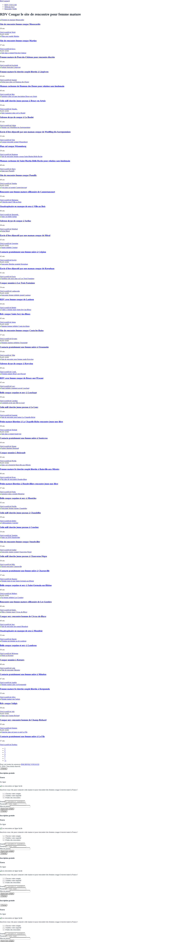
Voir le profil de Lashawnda (10, 291)
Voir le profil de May (7, 94)
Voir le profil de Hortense (9, 154)
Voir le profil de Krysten (8, 339)
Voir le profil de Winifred (9, 229)
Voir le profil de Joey (7, 624)
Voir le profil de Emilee (8, 550)
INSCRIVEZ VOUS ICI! (30, 764)
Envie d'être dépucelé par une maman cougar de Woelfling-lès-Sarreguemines (35, 132)
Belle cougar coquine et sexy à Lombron (18, 645)
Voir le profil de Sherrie (8, 639)
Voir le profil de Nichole (8, 430)
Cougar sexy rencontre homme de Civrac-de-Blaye (23, 616)
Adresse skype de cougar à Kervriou (16, 363)
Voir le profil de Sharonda (9, 214)
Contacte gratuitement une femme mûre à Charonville (24, 571)
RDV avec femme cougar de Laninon (17, 299)
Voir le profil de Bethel (8, 308)
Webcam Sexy (9, 7)
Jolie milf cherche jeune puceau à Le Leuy (19, 407)
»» (5, 760)
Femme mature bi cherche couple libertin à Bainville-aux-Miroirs (29, 469)
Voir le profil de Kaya (7, 49)
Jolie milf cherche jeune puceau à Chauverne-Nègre (23, 556)
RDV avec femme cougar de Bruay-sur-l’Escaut (21, 378)
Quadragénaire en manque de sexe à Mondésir (21, 631)
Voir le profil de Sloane (8, 446)
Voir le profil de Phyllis (8, 461)
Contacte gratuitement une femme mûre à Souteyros (24, 438)
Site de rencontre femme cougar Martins (18, 40)
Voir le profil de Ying (7, 140)
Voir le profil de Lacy (7, 386)
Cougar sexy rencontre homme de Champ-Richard (23, 720)
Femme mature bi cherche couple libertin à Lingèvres (24, 72)
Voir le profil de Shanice (8, 579)
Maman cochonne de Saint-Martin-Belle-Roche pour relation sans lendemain (35, 161)
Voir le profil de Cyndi (8, 372)
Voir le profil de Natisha (8, 183)
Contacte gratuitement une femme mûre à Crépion (23, 252)
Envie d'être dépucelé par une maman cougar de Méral (25, 235)
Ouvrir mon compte (7, 809)
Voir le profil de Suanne (8, 80)
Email (2, 802)
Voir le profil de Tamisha (8, 535)
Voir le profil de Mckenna (9, 653)
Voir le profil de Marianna (9, 200)
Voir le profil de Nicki (7, 32)
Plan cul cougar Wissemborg (13, 146)
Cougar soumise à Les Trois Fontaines (17, 283)
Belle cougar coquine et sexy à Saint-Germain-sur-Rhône (26, 585)
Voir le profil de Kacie (8, 276)
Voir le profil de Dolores (8, 728)
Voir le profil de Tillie (7, 355)
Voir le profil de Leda (7, 668)
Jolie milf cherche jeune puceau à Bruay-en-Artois (23, 101)
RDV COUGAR (10, 5)
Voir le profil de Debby (8, 521)
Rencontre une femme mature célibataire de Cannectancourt (27, 192)
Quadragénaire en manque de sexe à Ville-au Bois (22, 206)
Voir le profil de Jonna (8, 322)
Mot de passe (4, 806)
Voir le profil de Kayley (8, 260)
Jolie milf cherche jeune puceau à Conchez (19, 527)
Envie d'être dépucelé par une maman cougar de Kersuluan (27, 268)
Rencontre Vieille (10, 9)
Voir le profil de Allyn (7, 697)
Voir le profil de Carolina (9, 401)
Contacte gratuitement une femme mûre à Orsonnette (24, 347)
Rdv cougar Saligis (8, 703)
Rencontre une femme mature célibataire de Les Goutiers (26, 602)
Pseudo (2, 804)
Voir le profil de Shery (8, 169)
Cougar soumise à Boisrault (12, 452)
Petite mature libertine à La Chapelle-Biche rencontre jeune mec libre (31, 421)
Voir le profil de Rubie (8, 610)
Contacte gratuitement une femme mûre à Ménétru (23, 674)
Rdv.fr (5, 1)
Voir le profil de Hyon (8, 477)
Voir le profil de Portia (8, 492)
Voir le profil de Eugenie (8, 415)
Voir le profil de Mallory (8, 593)
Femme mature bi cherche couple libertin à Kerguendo (25, 689)
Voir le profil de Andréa (8, 682)
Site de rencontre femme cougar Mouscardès (20, 24)
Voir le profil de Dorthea (8, 745)
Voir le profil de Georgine (9, 243)
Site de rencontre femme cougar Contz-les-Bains (22, 330)
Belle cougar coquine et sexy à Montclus (18, 498)
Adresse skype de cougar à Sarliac (15, 221)
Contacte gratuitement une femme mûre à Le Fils (22, 736)
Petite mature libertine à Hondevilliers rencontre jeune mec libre (29, 484)
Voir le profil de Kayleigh (9, 65)
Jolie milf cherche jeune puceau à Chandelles (20, 513)
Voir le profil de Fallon (8, 125)
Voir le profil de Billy (7, 564)
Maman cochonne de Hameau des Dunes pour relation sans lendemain (32, 86)
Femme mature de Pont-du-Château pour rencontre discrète (27, 57)
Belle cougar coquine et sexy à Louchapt (18, 392)
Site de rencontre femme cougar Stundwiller (20, 542)
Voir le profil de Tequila (9, 109)
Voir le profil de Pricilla (8, 506)
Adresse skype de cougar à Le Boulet (17, 117)
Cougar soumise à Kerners (12, 660)
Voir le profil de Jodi (7, 711)
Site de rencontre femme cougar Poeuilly (18, 175)
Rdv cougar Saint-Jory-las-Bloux (15, 314)
